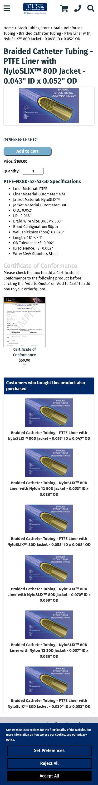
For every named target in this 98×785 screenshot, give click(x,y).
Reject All (49, 763)
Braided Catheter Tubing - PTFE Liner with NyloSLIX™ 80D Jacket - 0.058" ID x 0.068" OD (49, 541)
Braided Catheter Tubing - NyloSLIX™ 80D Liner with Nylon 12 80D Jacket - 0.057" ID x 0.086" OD (49, 650)
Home (9, 28)
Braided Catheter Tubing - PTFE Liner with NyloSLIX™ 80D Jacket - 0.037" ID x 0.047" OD (49, 435)
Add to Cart (27, 151)
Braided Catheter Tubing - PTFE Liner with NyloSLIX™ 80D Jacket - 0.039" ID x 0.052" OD (49, 703)
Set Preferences (49, 750)
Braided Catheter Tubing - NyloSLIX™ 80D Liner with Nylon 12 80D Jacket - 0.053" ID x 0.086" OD (49, 488)
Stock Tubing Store (34, 28)
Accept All (49, 776)
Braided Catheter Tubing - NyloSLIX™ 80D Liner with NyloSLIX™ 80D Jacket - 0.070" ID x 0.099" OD (49, 594)
